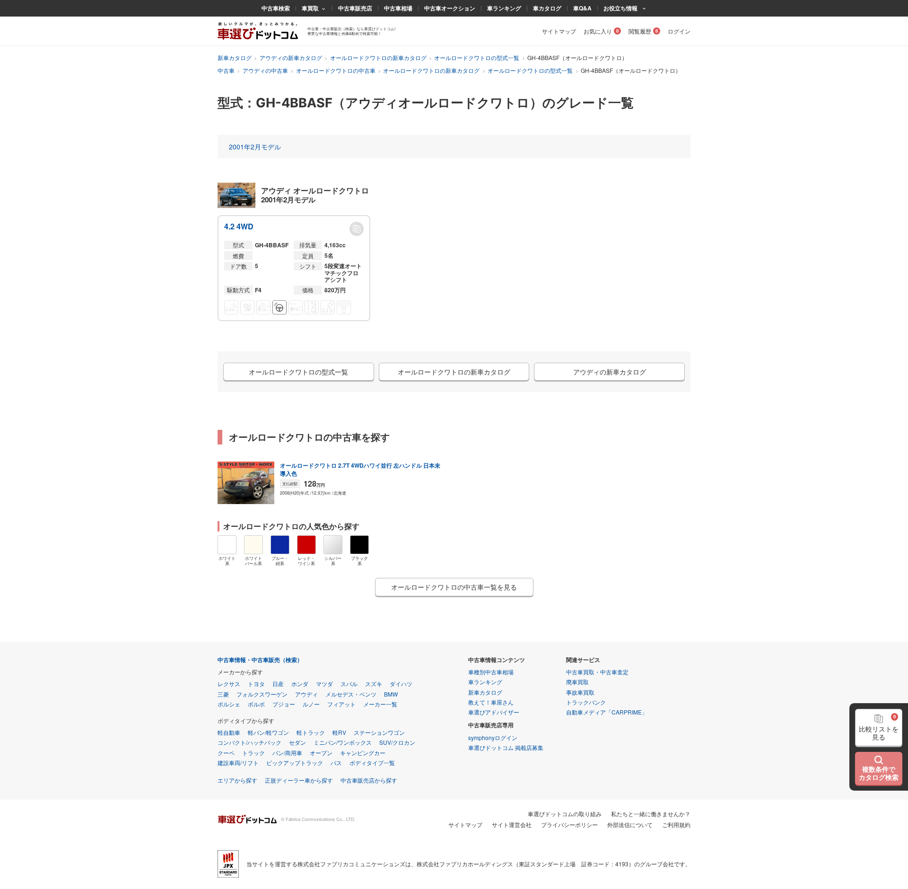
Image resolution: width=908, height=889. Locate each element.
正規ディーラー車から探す (299, 780)
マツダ (324, 684)
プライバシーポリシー (569, 824)
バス (336, 762)
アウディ (306, 694)
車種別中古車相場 (491, 672)
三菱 (223, 694)
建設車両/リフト (238, 762)
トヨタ (256, 684)
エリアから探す (237, 780)
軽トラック (311, 732)
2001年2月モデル (255, 146)
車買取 (310, 8)
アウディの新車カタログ (291, 57)
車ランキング (504, 8)
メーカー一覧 (380, 704)
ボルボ (256, 704)
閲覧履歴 (640, 31)
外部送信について (630, 824)
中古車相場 (398, 8)
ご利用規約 (676, 824)
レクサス (229, 684)
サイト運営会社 (512, 824)
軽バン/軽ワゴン (268, 732)
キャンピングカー (362, 753)
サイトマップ (559, 31)
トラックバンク (586, 702)
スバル (349, 684)
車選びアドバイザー (493, 712)
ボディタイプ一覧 (372, 762)
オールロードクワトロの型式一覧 (476, 57)
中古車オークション (449, 8)
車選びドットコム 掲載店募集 (505, 747)
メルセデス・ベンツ (350, 694)
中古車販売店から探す (368, 780)
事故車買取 (580, 692)
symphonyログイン (492, 737)
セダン (297, 742)
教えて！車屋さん (491, 702)
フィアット (341, 704)
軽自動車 (229, 732)
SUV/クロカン (397, 742)
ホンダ (299, 684)
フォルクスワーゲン (262, 694)
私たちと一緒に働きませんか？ (650, 814)
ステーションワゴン (379, 732)
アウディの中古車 (265, 70)
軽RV (339, 732)
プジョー (283, 704)
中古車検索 (276, 8)
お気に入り (598, 31)
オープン (321, 753)
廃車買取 (577, 682)
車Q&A (582, 8)
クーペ (226, 753)
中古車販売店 (355, 8)
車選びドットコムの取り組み (565, 814)
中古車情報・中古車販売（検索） (260, 659)
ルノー (311, 704)
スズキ (373, 684)
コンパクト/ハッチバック (249, 742)
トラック (253, 753)
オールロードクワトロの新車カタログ (378, 57)
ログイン (679, 31)
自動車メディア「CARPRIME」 (606, 712)
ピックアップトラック (294, 762)
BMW (391, 694)
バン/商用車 (287, 753)
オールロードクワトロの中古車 (335, 70)
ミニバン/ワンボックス (343, 742)
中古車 (226, 70)
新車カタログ (235, 57)
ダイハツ (401, 684)
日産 (278, 684)
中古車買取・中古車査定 (597, 672)
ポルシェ (229, 704)
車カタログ (547, 8)
